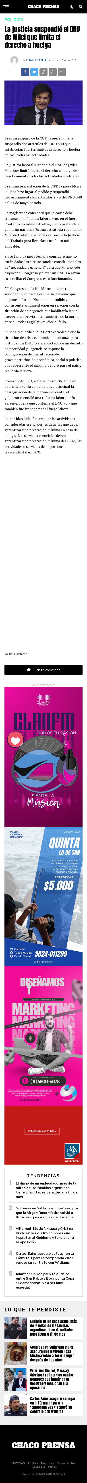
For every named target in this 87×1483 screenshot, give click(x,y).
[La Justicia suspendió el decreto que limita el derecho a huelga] (43, 549)
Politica (33, 1463)
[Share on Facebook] (25, 72)
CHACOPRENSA (36, 60)
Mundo (52, 1467)
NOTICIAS (18, 1463)
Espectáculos (66, 1463)
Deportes (47, 1463)
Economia (38, 1467)
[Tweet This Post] (34, 72)
